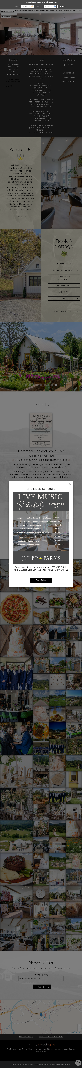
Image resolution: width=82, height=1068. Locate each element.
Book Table (41, 580)
